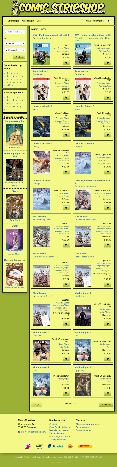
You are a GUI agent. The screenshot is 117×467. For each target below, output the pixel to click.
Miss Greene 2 (40, 216)
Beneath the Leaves (14, 260)
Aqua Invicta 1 (40, 71)
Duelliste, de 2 (14, 147)
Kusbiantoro (100, 193)
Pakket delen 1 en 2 (84, 256)
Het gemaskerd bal (14, 121)
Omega (78, 146)
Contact (53, 424)
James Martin (14, 254)
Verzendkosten (56, 433)
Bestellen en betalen (59, 430)
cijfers (10, 85)
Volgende (106, 404)
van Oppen (58, 48)
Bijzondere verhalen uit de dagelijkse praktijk (92, 39)
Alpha (35, 109)
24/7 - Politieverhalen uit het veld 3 (51, 35)
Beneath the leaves (14, 287)
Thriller (108, 312)
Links (39, 21)
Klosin (102, 309)
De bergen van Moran (85, 186)
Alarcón (60, 155)
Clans (15, 191)
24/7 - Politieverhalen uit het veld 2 (93, 35)
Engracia (59, 118)
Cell (76, 335)
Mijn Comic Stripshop (95, 21)
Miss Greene (81, 253)
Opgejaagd (80, 370)
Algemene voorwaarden (87, 424)
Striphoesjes (13, 21)
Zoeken (19, 57)
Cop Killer (79, 296)
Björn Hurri (14, 220)
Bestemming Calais (42, 219)
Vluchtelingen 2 (83, 332)
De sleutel (38, 74)
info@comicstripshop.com (33, 432)
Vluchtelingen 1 (83, 367)
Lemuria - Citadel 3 (42, 106)
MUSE (15, 226)
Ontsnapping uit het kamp (14, 154)
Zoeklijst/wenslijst (57, 439)
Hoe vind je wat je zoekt (60, 436)
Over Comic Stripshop (60, 427)
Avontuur (61, 51)
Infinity (36, 146)
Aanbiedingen (28, 21)
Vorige (36, 404)
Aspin (65, 463)
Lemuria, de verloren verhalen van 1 (92, 181)
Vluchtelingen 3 (83, 293)
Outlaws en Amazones (85, 219)
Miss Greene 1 (82, 216)
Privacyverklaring (84, 427)
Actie (67, 51)
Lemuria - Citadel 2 (42, 143)
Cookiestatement (84, 430)
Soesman (59, 83)
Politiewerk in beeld (42, 38)
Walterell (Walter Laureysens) (61, 227)
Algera (66, 48)
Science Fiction (64, 122)
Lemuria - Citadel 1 (84, 143)
